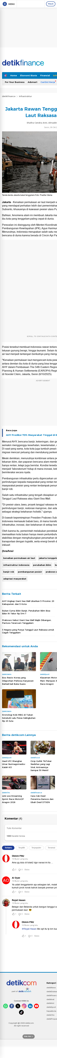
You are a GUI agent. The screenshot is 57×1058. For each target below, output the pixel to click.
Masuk (51, 4)
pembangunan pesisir (30, 572)
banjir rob (8, 572)
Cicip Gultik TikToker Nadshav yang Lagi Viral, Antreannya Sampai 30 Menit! (41, 766)
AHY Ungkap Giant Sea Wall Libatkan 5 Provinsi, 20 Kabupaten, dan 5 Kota (28, 602)
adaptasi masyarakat (14, 578)
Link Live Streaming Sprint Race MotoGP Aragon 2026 (13, 799)
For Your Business (15, 82)
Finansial (45, 75)
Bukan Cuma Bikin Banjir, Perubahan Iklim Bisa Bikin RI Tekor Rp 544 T (26, 612)
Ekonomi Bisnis (28, 75)
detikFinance (8, 96)
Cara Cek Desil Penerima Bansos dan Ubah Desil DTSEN (42, 799)
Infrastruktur (25, 96)
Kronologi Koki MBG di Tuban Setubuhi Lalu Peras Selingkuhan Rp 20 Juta (18, 718)
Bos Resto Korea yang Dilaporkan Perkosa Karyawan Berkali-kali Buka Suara (18, 680)
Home (13, 75)
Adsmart (32, 82)
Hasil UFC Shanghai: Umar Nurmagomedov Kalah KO (13, 764)
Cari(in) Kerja (48, 82)
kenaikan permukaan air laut (19, 558)
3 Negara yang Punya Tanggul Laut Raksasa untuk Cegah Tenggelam (28, 631)
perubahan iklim (42, 565)
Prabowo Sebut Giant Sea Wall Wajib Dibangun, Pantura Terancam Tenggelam (26, 621)
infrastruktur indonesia (16, 565)
